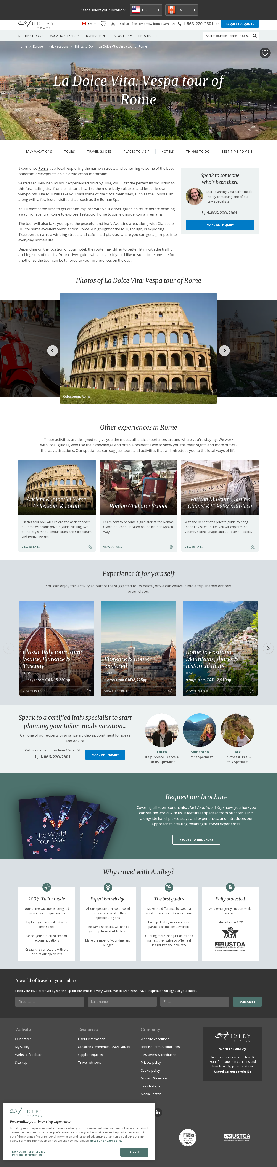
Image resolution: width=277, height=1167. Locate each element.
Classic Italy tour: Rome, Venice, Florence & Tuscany (54, 659)
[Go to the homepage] (36, 24)
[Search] (255, 36)
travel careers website (232, 1071)
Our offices (23, 1039)
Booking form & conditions (160, 1046)
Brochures (148, 36)
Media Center (151, 1094)
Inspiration (95, 36)
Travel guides (99, 151)
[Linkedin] (158, 1112)
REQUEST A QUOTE (240, 24)
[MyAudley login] (113, 24)
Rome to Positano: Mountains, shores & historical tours (212, 659)
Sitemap (21, 1062)
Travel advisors (89, 1062)
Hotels (167, 151)
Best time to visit (237, 151)
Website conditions (155, 1039)
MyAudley (22, 1046)
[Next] (268, 648)
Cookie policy (150, 1070)
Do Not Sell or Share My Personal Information (28, 1153)
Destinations (29, 36)
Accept (134, 1152)
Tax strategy (150, 1086)
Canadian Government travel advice (104, 1046)
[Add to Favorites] (265, 53)
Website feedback (28, 1054)
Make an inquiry (220, 224)
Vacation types (63, 36)
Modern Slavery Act (155, 1078)
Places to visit (137, 151)
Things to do (197, 151)
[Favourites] (103, 24)
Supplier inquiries (90, 1054)
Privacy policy (151, 1062)
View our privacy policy (105, 1141)
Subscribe (247, 1001)
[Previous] (8, 648)
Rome (43, 168)
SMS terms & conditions (158, 1054)
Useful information (91, 1039)
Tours (69, 151)
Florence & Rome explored (126, 662)
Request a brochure (196, 840)
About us (122, 36)
